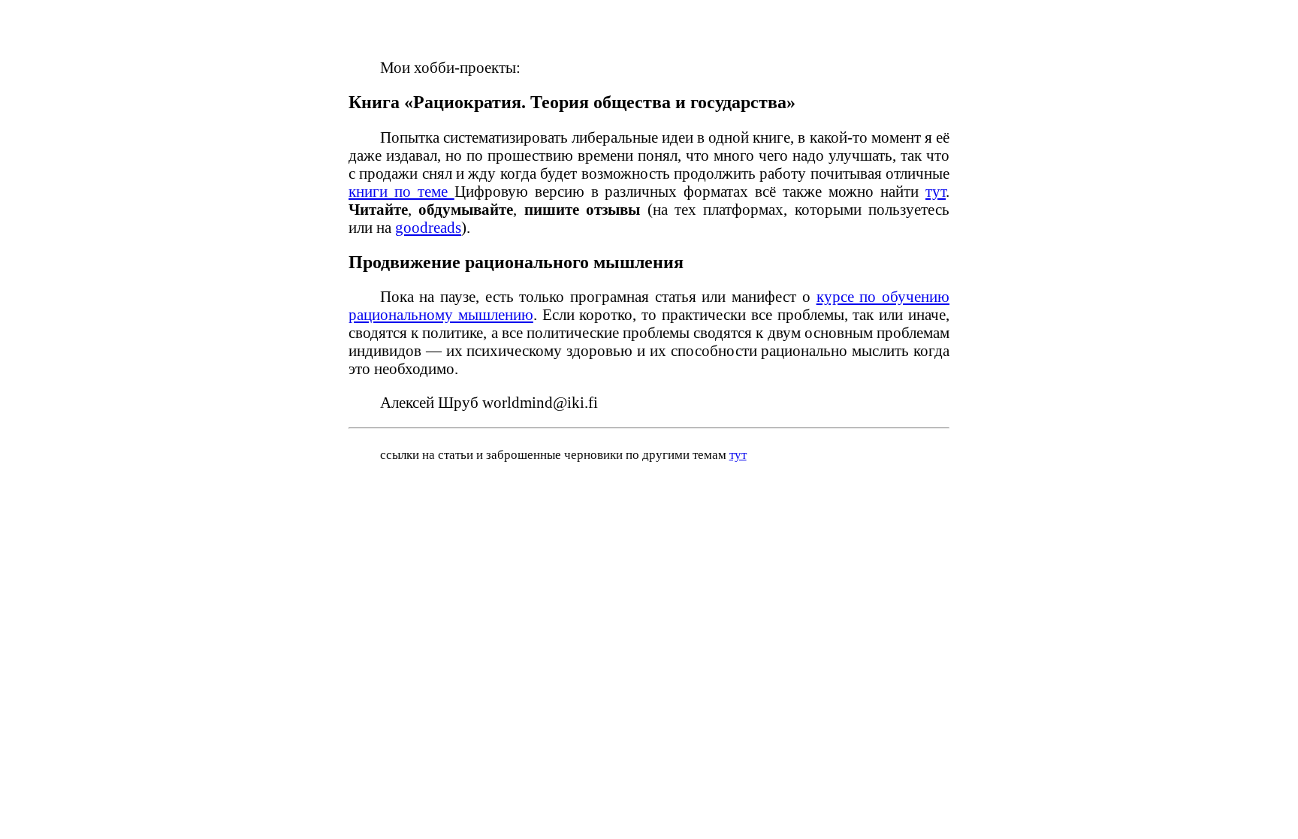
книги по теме (401, 191)
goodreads (428, 227)
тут (935, 191)
